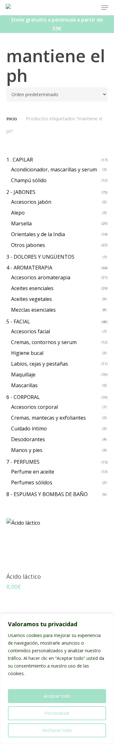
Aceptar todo (57, 696)
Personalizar (57, 713)
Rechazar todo (57, 730)
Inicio (11, 118)
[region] (57, 679)
